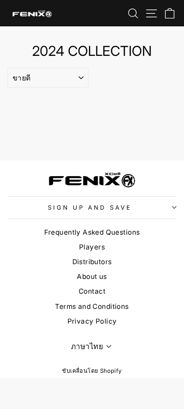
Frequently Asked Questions (92, 232)
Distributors (92, 261)
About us (92, 276)
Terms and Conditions (92, 306)
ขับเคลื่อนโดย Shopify (91, 370)
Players (92, 247)
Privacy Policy (92, 321)
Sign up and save (90, 207)
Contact (92, 291)
